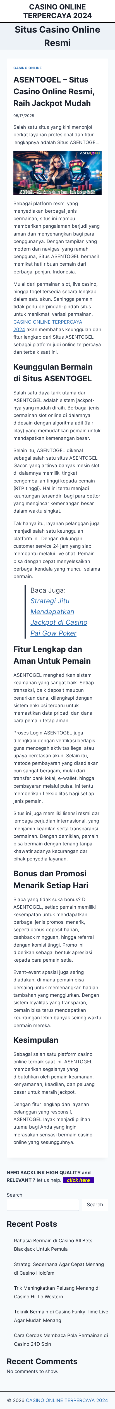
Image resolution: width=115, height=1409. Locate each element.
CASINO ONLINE (27, 68)
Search (14, 1195)
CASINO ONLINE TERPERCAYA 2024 (67, 1400)
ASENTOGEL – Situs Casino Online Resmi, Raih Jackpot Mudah (53, 91)
